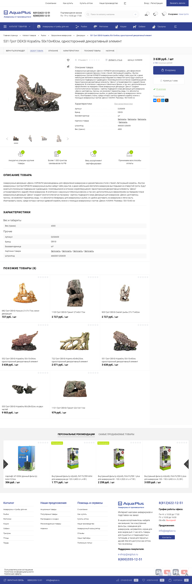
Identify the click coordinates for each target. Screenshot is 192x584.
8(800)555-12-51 (35, 580)
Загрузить (122, 119)
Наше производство (108, 3)
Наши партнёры (84, 538)
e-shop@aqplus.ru (128, 554)
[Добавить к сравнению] (68, 66)
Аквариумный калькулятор (88, 528)
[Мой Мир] (162, 100)
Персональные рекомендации (76, 434)
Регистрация (157, 3)
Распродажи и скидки (49, 519)
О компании (50, 3)
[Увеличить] (37, 92)
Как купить (68, 3)
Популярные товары (48, 514)
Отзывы (80, 533)
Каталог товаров (18, 26)
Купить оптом (86, 3)
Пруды (6, 543)
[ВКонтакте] (155, 100)
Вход (146, 3)
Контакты (166, 537)
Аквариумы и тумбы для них (15, 509)
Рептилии (7, 519)
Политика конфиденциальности (19, 572)
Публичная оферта (12, 574)
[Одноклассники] (159, 100)
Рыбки (6, 514)
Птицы (6, 538)
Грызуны (7, 533)
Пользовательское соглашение (18, 570)
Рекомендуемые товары (50, 524)
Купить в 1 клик (170, 81)
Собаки (6, 528)
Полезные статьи (84, 543)
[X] (166, 100)
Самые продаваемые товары (116, 434)
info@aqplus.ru (167, 530)
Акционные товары (48, 509)
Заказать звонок (177, 3)
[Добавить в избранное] (68, 60)
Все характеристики (123, 104)
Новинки (44, 528)
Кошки (6, 524)
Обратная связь (15, 580)
